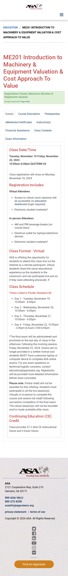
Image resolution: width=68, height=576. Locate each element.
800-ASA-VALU (14, 497)
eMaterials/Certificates (18, 122)
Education (10, 27)
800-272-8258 (13, 501)
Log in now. (25, 102)
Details (9, 113)
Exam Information (15, 138)
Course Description (29, 113)
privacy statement (16, 511)
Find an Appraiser (34, 564)
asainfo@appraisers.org (19, 505)
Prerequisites (52, 113)
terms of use (37, 511)
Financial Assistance (17, 130)
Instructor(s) (43, 122)
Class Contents (43, 130)
